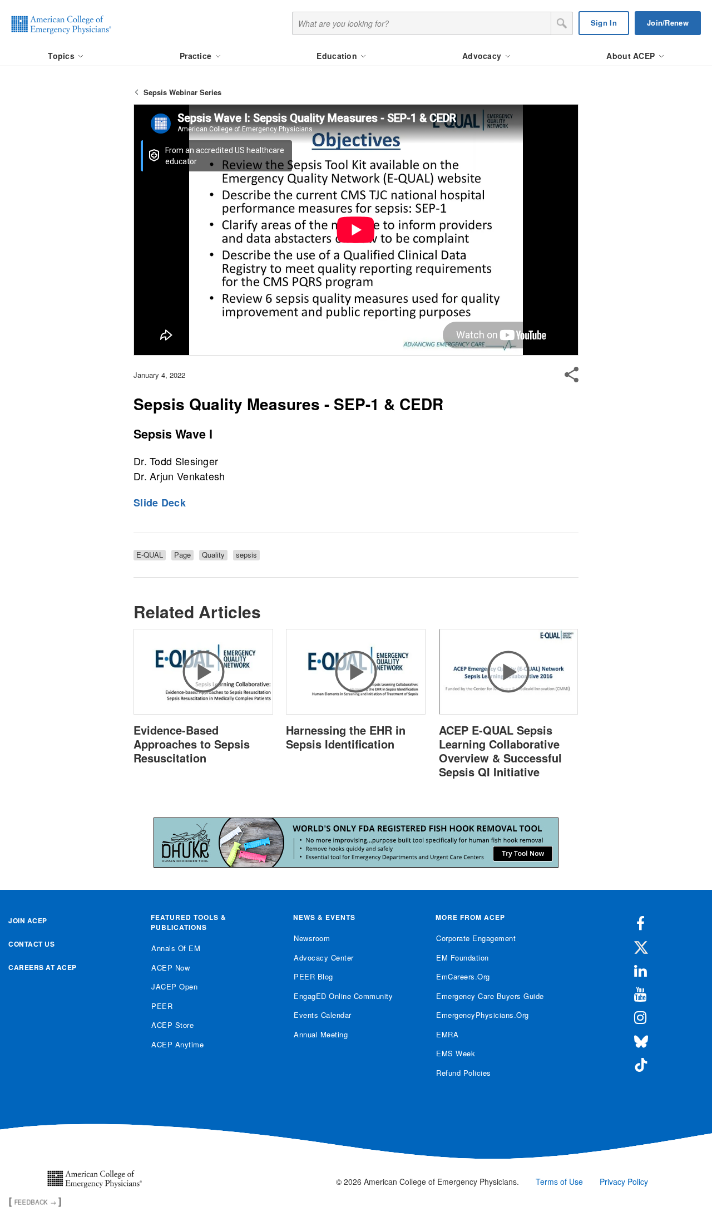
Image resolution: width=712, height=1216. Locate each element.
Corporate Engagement (476, 938)
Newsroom (312, 938)
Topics (62, 55)
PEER (161, 1006)
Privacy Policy (624, 1181)
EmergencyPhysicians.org (482, 1015)
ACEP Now (170, 967)
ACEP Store (172, 1025)
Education (338, 55)
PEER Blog (313, 976)
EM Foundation (462, 957)
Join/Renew (668, 22)
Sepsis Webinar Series (182, 92)
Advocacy (483, 55)
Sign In (604, 22)
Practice (197, 55)
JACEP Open (174, 986)
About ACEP (631, 55)
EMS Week (455, 1053)
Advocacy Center (324, 957)
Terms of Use (559, 1181)
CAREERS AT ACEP (42, 967)
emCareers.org (463, 976)
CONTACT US (31, 944)
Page (182, 555)
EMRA (447, 1034)
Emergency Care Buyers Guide (490, 996)
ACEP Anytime (177, 1044)
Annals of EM (175, 948)
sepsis (246, 555)
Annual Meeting (321, 1034)
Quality (213, 555)
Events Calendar (323, 1015)
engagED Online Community (343, 996)
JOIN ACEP (27, 920)
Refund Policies (463, 1072)
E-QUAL (149, 555)
